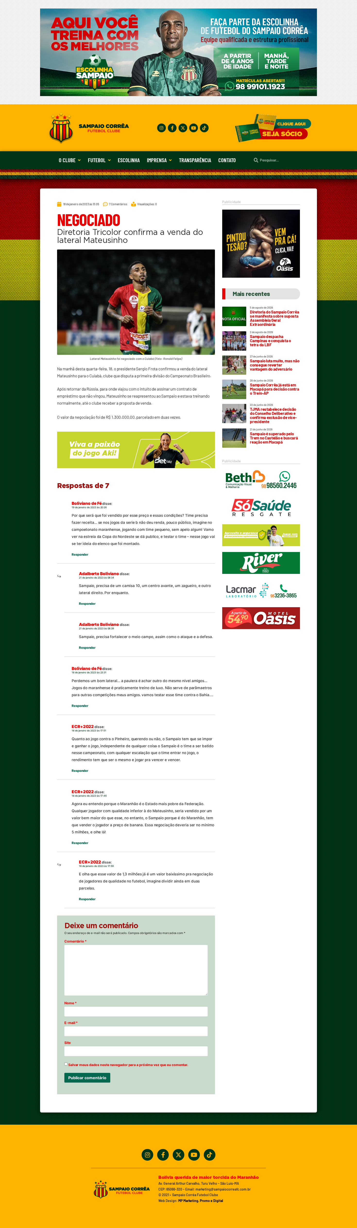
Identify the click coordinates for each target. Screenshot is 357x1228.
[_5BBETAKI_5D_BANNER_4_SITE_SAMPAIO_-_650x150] (136, 470)
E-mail (71, 1022)
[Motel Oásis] (261, 276)
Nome (70, 1003)
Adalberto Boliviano (99, 573)
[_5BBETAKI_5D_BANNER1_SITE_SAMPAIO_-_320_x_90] (261, 548)
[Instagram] (161, 128)
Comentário (75, 941)
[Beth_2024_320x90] (261, 492)
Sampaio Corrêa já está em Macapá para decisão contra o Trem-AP (274, 388)
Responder (80, 554)
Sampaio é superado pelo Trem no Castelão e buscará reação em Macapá (274, 437)
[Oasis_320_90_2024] (261, 631)
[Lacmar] (261, 603)
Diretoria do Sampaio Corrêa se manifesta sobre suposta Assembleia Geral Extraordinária (274, 318)
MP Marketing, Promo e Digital (200, 1201)
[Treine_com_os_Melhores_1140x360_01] (178, 94)
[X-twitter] (182, 128)
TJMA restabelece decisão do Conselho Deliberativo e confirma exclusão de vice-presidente (273, 415)
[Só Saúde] (261, 520)
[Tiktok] (204, 128)
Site (67, 1042)
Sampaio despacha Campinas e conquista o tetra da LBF (270, 340)
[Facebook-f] (172, 128)
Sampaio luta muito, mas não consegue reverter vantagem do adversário (274, 364)
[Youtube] (193, 128)
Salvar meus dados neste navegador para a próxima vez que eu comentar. (128, 1065)
